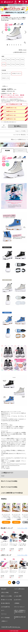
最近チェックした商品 (6, 596)
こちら (18, 627)
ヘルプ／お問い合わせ (19, 588)
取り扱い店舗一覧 (5, 603)
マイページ (3, 614)
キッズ (25, 5)
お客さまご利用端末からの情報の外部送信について (20, 612)
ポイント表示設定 (5, 617)
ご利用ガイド (4, 621)
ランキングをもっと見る (22, 528)
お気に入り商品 (5, 592)
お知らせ (16, 592)
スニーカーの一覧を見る (19, 134)
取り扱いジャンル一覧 (6, 599)
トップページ (4, 5)
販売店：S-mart (22, 49)
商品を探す (3, 588)
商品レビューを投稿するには (18, 139)
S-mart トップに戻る (21, 131)
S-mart (2, 475)
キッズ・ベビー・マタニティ (15, 5)
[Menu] (2, 2)
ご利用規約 (16, 603)
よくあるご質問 (17, 596)
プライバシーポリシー (19, 606)
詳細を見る (6, 522)
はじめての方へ (17, 599)
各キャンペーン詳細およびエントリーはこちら (13, 96)
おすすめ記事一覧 (5, 606)
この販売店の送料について (19, 52)
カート (2, 610)
